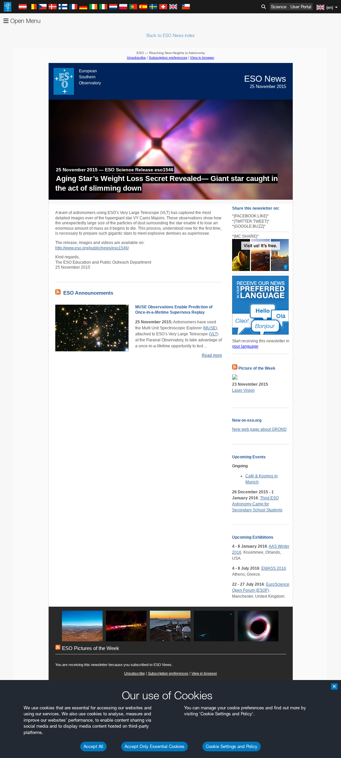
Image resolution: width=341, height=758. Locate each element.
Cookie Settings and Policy (231, 746)
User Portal (300, 6)
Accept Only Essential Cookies (154, 746)
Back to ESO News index (170, 35)
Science (278, 6)
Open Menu (25, 20)
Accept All (93, 746)
